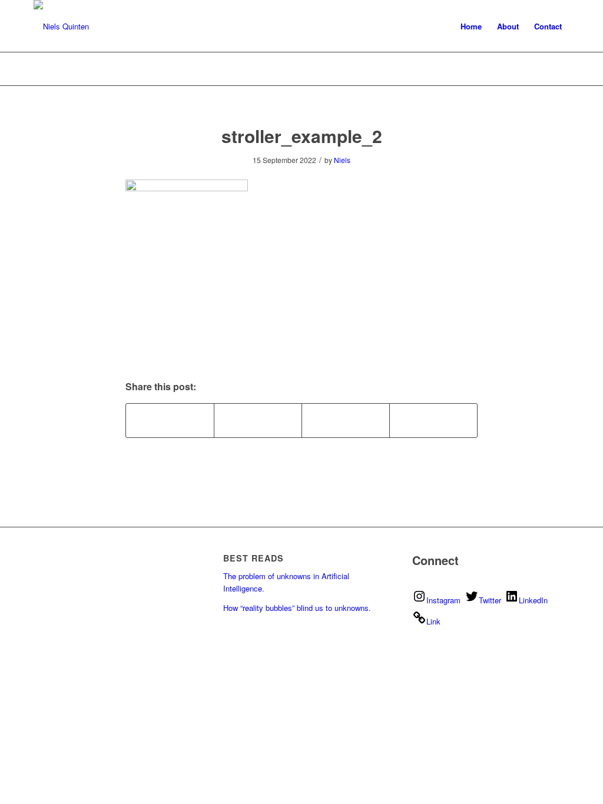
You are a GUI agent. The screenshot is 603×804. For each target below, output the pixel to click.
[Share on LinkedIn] (345, 420)
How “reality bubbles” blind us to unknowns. (297, 607)
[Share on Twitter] (170, 420)
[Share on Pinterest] (258, 420)
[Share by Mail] (433, 420)
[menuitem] (471, 26)
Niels (342, 160)
